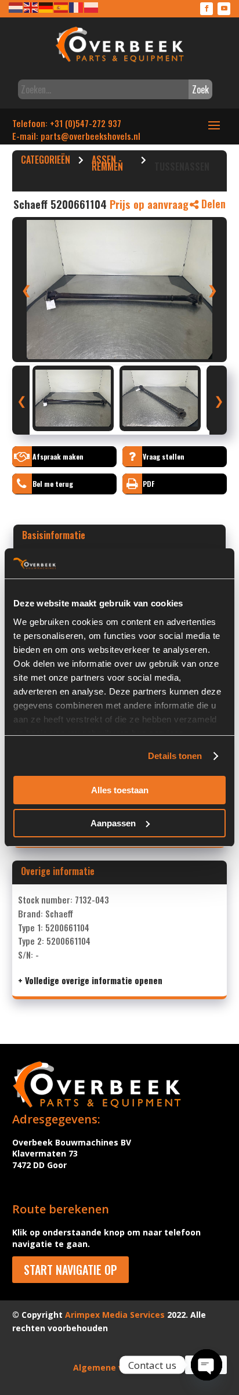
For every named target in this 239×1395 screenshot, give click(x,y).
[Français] (76, 6)
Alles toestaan (120, 790)
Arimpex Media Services (115, 1314)
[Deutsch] (46, 6)
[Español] (61, 6)
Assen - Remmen (107, 165)
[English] (31, 6)
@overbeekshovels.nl (100, 135)
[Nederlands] (16, 6)
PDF (148, 484)
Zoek (200, 89)
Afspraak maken (58, 456)
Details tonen (175, 756)
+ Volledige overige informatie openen (90, 980)
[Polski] (91, 6)
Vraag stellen (163, 456)
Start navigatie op (70, 1269)
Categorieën (45, 161)
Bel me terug (52, 484)
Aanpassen (113, 823)
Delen (212, 203)
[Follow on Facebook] (206, 8)
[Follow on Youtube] (224, 8)
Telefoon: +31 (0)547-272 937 (66, 123)
